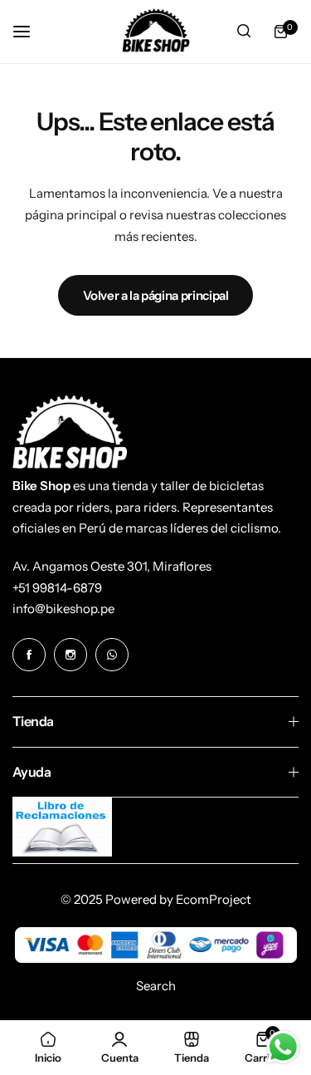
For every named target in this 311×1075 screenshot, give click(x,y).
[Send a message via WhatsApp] (283, 1047)
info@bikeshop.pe (63, 608)
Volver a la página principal (156, 295)
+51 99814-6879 (57, 588)
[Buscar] (244, 31)
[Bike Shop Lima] (156, 31)
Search (156, 986)
